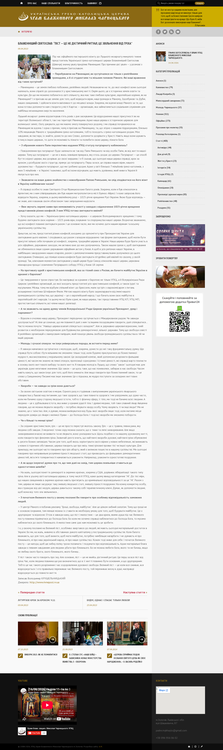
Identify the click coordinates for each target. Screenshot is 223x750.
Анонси (159, 80)
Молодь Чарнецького (166, 107)
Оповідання (163, 187)
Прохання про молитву (167, 127)
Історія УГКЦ (164, 174)
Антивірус (162, 147)
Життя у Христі (165, 161)
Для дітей (162, 154)
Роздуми (162, 207)
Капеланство (162, 87)
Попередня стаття (31, 592)
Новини (159, 114)
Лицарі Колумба (164, 94)
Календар (162, 181)
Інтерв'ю (27, 31)
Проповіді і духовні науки (170, 194)
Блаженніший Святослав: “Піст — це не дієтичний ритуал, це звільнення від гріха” (75, 43)
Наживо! (93, 3)
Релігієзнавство (165, 201)
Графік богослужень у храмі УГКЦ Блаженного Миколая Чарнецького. (185, 55)
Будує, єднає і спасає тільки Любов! (108, 600)
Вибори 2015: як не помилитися (40, 654)
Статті (159, 141)
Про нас (32, 3)
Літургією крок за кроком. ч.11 (36, 600)
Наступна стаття (135, 592)
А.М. (101, 746)
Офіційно (160, 120)
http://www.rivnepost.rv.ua (44, 582)
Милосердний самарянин (168, 100)
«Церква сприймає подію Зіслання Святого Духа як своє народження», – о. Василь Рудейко (126, 658)
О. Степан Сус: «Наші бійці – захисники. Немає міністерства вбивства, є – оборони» (82, 658)
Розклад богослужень (166, 134)
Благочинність (74, 3)
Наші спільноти (51, 3)
